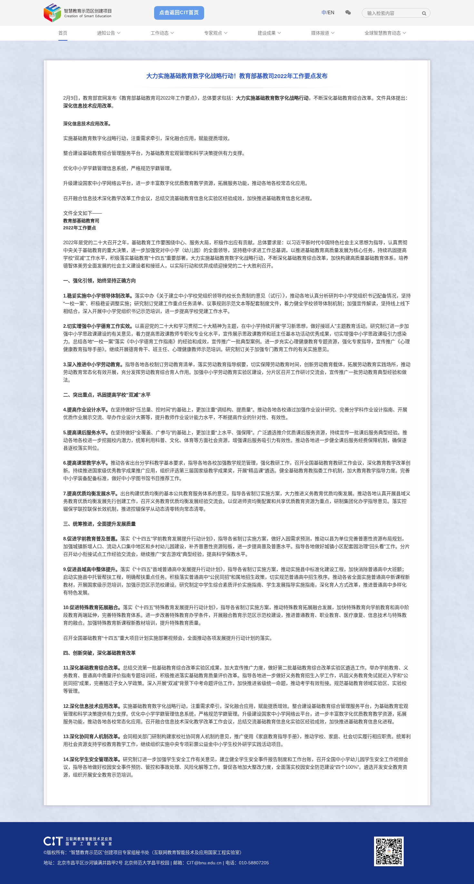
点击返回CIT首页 (179, 12)
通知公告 (109, 32)
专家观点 (216, 32)
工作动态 (162, 32)
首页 (62, 32)
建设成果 (269, 32)
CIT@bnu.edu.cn (204, 862)
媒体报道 (323, 32)
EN (331, 12)
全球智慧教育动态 (386, 32)
